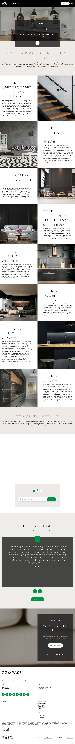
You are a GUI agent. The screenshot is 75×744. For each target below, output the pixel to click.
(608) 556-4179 (59, 654)
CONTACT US (41, 708)
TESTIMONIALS (41, 717)
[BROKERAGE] (27, 694)
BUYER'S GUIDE (41, 714)
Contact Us (65, 3)
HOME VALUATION (42, 705)
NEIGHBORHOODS (42, 703)
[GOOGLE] (24, 694)
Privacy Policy (70, 737)
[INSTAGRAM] (6, 694)
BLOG (39, 712)
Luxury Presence (48, 737)
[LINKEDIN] (10, 694)
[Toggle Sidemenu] (71, 3)
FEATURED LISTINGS (42, 702)
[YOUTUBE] (13, 694)
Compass (29, 721)
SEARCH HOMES (41, 706)
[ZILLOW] (20, 694)
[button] (55, 645)
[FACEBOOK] (3, 694)
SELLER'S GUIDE (41, 715)
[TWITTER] (17, 694)
